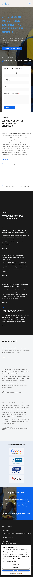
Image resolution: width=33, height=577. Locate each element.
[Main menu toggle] (29, 3)
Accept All (16, 570)
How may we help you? (11, 93)
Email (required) (9, 80)
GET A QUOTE (9, 107)
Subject (6, 86)
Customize (16, 564)
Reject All (16, 567)
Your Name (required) (10, 73)
